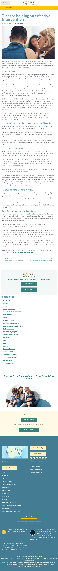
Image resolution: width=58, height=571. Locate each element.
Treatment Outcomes (10, 357)
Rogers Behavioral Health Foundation (11, 511)
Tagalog (18, 558)
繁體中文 (8, 558)
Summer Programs (9, 349)
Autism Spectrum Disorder (12, 312)
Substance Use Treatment (36, 472)
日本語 (25, 560)
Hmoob (54, 558)
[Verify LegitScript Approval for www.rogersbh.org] (32, 535)
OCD (4, 340)
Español (3, 558)
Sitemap (10, 564)
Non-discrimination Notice (19, 564)
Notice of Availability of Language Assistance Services (29, 556)
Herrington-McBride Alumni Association (11, 505)
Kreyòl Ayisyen (27, 558)
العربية (38, 558)
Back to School (8, 314)
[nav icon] (56, 8)
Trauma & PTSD (8, 352)
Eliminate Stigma (6, 508)
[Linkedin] (34, 458)
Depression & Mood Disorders (13, 326)
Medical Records (6, 487)
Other (5, 343)
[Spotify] (46, 458)
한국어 (21, 558)
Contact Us (4, 472)
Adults (5, 303)
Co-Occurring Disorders (11, 323)
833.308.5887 (8, 8)
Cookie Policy (46, 564)
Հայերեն (50, 558)
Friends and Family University (9, 502)
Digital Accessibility (30, 564)
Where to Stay (5, 496)
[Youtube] (37, 458)
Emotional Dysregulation (11, 332)
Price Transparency (6, 490)
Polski (41, 558)
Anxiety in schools (9, 309)
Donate (31, 521)
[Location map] (15, 452)
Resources (4, 499)
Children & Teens (8, 320)
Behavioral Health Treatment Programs (27, 562)
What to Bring (5, 493)
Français (29, 560)
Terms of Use (39, 564)
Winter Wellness (8, 363)
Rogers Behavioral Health (12, 562)
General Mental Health (10, 334)
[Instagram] (43, 458)
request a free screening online (23, 252)
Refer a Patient (24, 521)
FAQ (3, 478)
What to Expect (5, 475)
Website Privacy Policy (42, 562)
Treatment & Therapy (10, 354)
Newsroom (6, 337)
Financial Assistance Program (9, 484)
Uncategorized (8, 360)
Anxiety (5, 306)
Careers (5, 317)
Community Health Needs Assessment (31, 566)
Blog (34, 521)
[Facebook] (40, 458)
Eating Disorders (8, 329)
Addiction (19, 24)
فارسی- (45, 558)
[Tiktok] (31, 458)
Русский (34, 558)
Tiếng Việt (12, 558)
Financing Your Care (7, 481)
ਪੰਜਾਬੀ (33, 560)
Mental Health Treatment (36, 469)
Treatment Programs (35, 466)
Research (6, 346)
